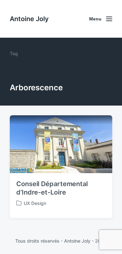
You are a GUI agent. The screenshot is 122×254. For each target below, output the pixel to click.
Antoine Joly (29, 19)
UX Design (35, 203)
